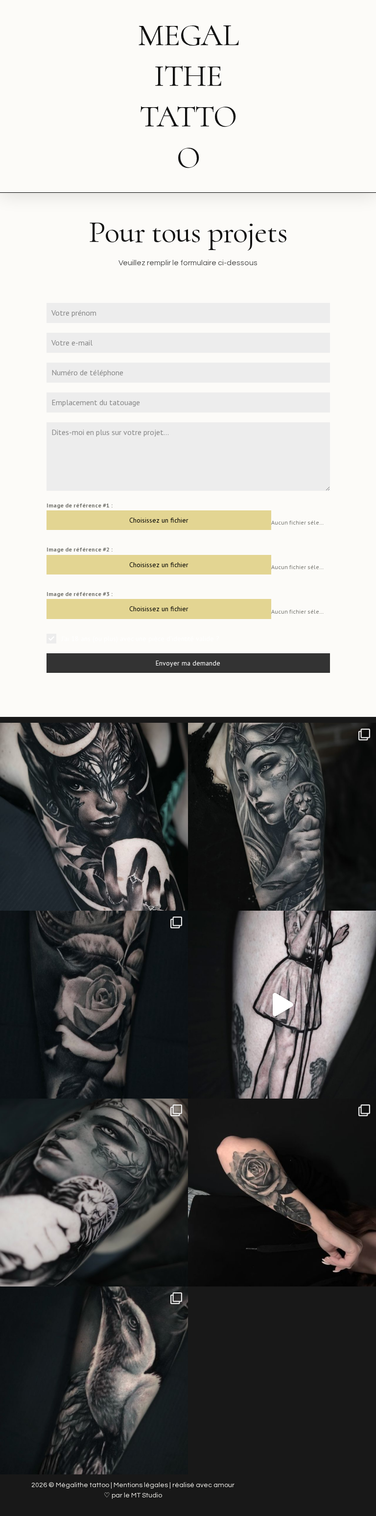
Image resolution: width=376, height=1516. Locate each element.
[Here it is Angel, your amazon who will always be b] (282, 817)
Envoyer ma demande (188, 663)
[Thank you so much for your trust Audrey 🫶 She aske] (94, 817)
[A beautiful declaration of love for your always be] (94, 1005)
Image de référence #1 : (80, 505)
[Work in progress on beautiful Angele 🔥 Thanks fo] (94, 1192)
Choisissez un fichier (158, 520)
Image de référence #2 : (80, 549)
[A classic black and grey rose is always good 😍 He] (282, 1192)
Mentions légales (141, 1485)
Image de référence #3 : (80, 593)
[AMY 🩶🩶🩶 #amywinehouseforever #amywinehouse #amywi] (282, 1005)
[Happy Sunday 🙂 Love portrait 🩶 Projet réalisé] (94, 1380)
